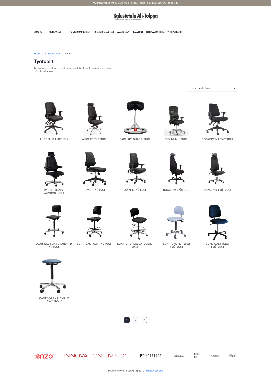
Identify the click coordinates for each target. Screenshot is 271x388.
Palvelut (138, 32)
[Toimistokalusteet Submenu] (92, 32)
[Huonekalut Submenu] (64, 32)
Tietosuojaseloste (154, 370)
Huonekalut (54, 32)
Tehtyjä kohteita (155, 32)
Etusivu (38, 32)
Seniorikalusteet (104, 32)
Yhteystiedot (174, 32)
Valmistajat (123, 32)
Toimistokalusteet (79, 32)
